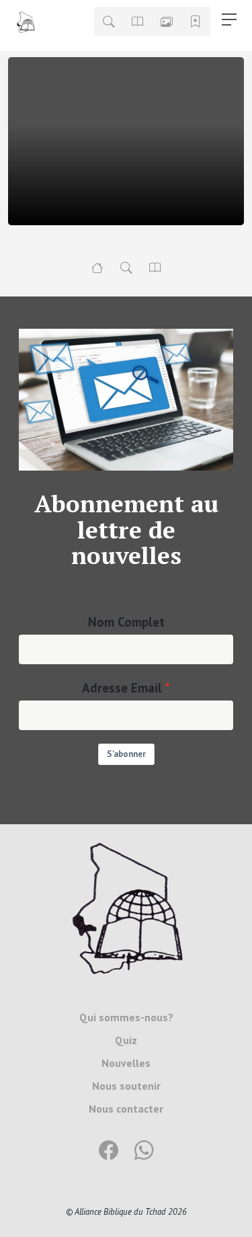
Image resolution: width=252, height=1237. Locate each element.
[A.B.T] (97, 267)
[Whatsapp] (144, 1151)
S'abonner (126, 754)
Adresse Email (122, 687)
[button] (109, 21)
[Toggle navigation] (229, 19)
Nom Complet (126, 621)
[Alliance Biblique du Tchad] (126, 907)
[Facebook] (108, 1151)
